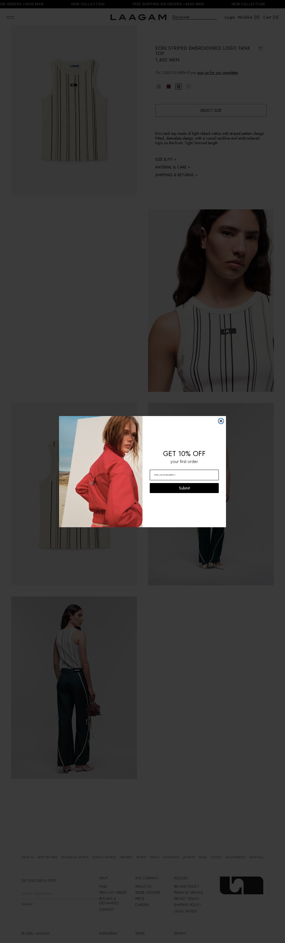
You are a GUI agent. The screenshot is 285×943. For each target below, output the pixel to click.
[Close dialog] (221, 421)
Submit (184, 488)
